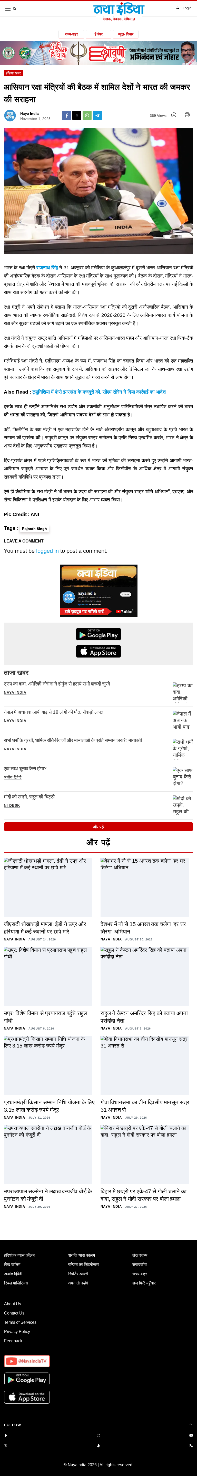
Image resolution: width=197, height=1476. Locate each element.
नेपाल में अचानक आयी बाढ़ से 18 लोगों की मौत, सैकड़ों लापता (54, 712)
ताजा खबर (16, 673)
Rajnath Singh (34, 529)
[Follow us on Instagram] (98, 1436)
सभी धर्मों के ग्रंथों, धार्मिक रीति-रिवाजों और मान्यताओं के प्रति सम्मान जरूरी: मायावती (73, 740)
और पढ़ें (98, 827)
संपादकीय (139, 1264)
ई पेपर (99, 34)
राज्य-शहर (71, 34)
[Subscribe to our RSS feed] (191, 1446)
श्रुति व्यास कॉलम (81, 1255)
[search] (15, 8)
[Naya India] (119, 19)
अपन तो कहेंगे (78, 1283)
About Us (12, 1304)
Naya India (29, 113)
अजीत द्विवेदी (13, 777)
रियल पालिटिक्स (16, 1283)
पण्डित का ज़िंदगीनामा (83, 1264)
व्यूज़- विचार (125, 34)
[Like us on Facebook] (6, 1436)
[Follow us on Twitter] (6, 1446)
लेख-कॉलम (12, 1264)
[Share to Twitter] (76, 115)
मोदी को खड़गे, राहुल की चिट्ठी (29, 796)
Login (187, 8)
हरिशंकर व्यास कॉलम (19, 1255)
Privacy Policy (17, 1331)
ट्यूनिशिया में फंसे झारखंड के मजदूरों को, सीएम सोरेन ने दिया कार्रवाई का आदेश (99, 392)
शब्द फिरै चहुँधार (144, 1283)
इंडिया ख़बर (13, 73)
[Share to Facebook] (66, 115)
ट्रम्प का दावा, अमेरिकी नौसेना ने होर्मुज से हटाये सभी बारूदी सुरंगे (57, 684)
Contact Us (14, 1313)
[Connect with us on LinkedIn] (98, 1446)
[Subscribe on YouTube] (191, 1436)
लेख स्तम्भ (139, 1255)
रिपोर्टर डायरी (78, 1274)
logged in (47, 551)
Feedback (13, 1341)
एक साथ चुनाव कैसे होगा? (25, 768)
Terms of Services (20, 1322)
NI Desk (12, 805)
